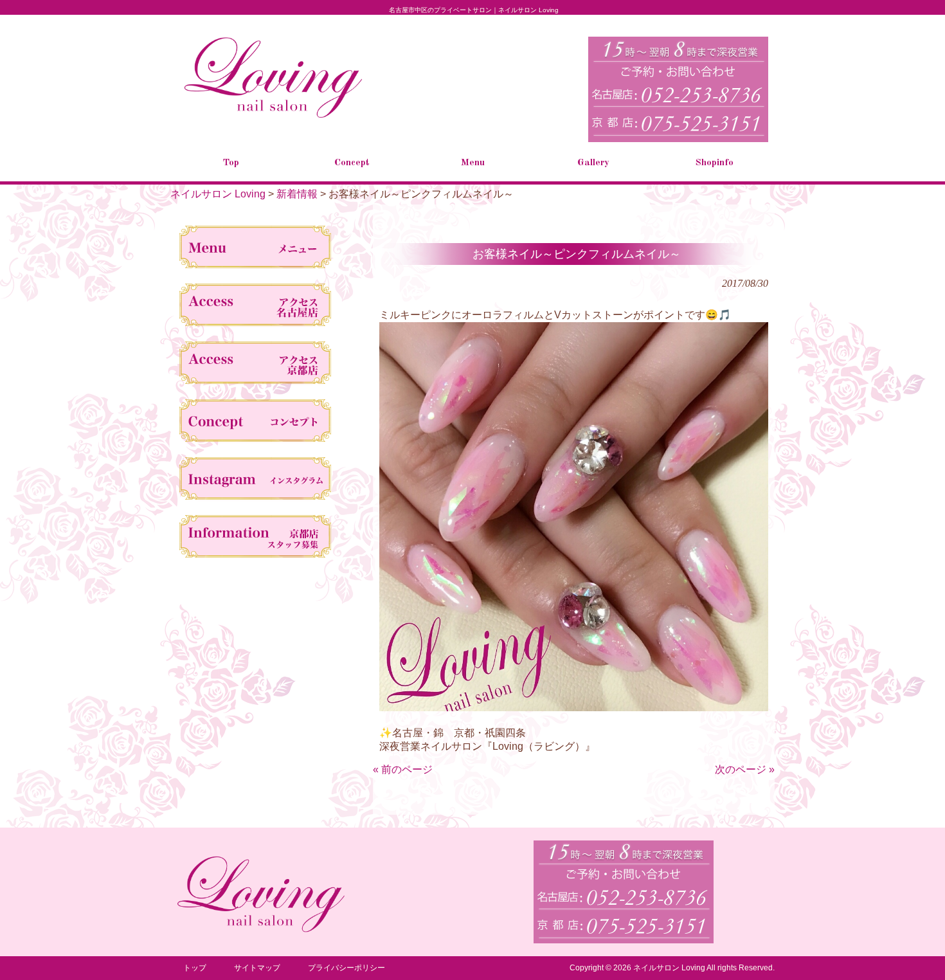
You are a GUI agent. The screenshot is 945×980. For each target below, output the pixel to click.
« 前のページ (403, 769)
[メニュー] (255, 249)
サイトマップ (257, 967)
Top (914, 949)
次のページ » (745, 769)
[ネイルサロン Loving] (273, 115)
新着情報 (297, 193)
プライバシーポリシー (346, 967)
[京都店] (255, 365)
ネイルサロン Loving (218, 193)
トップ (194, 967)
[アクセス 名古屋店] (255, 307)
